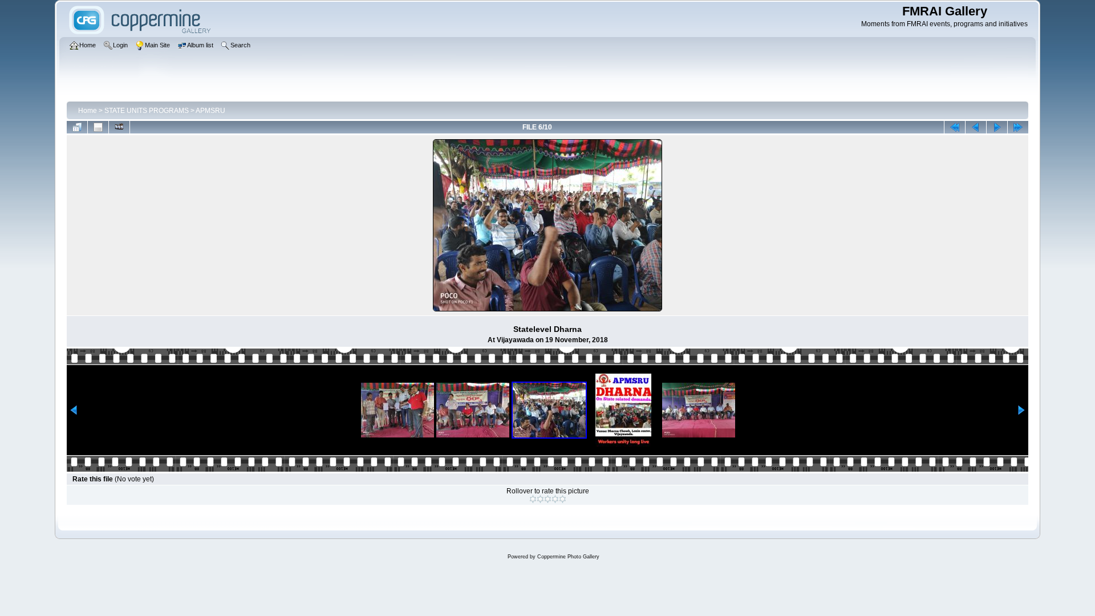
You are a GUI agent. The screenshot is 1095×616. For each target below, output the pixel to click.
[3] (547, 499)
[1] (533, 499)
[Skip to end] (1018, 127)
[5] (562, 499)
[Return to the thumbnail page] (77, 127)
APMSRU (210, 111)
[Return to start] (954, 127)
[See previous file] (976, 127)
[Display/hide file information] (98, 127)
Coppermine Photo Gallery (568, 557)
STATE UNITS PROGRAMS (146, 111)
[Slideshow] (119, 127)
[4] (555, 499)
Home (87, 111)
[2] (540, 499)
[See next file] (997, 127)
